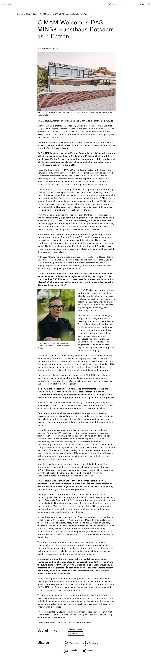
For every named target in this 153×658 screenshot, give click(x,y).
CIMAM (7, 5)
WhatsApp (73, 643)
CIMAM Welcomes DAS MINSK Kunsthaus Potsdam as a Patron (64, 14)
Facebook (93, 643)
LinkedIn (73, 651)
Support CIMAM (76, 634)
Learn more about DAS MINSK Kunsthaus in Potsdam (64, 623)
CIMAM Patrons (75, 630)
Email (89, 651)
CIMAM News (31, 14)
